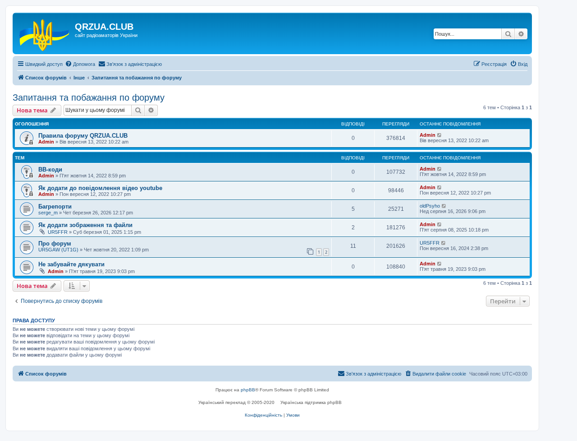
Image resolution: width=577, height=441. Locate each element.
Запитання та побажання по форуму (89, 97)
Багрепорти (55, 206)
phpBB (248, 389)
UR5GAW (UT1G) (58, 249)
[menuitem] (80, 64)
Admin (46, 141)
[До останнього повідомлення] (440, 135)
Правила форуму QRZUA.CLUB (83, 135)
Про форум (54, 243)
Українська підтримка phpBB (311, 402)
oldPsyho (430, 206)
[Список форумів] (45, 33)
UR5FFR (58, 232)
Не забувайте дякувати (71, 264)
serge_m (48, 212)
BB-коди (50, 169)
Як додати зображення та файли (85, 225)
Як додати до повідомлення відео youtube (100, 188)
